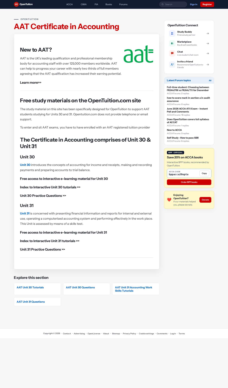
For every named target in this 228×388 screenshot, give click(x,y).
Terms (182, 333)
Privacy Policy (129, 333)
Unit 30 (25, 165)
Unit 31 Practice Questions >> (42, 249)
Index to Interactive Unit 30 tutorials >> (50, 187)
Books (108, 4)
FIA (96, 4)
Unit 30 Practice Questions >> (43, 196)
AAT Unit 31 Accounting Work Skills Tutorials (133, 289)
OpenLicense (94, 333)
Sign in (193, 4)
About (106, 333)
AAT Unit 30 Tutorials (30, 287)
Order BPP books (189, 182)
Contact (67, 333)
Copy (204, 173)
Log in (173, 333)
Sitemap (116, 333)
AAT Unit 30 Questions (80, 287)
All (210, 80)
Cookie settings (146, 333)
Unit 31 (25, 213)
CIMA (84, 4)
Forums (123, 4)
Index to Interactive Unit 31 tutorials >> (49, 241)
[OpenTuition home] (24, 4)
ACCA (69, 4)
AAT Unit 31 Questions (31, 301)
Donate (205, 199)
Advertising (79, 333)
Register (207, 4)
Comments (162, 333)
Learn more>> (30, 83)
